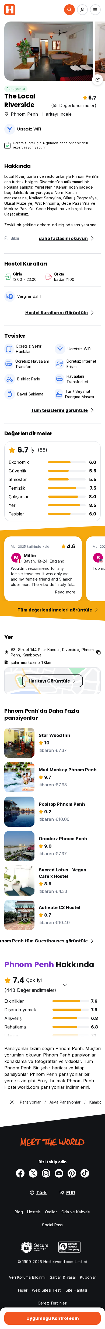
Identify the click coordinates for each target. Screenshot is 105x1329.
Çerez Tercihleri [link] (52, 1303)
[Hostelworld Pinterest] (72, 1173)
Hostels (34, 1212)
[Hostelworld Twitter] (33, 1173)
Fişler (23, 1290)
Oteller (51, 1212)
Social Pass (52, 1224)
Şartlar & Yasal (63, 1277)
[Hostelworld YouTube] (59, 1173)
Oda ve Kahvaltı (75, 1212)
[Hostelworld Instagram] (46, 1173)
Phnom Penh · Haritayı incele (41, 114)
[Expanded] (11, 1102)
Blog (19, 1212)
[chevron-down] (64, 984)
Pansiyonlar (15, 89)
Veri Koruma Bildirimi (27, 1277)
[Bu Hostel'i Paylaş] (97, 79)
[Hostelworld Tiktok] (84, 1173)
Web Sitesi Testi (46, 1290)
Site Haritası (76, 1290)
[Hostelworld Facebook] (20, 1173)
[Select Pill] (69, 9)
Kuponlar (88, 1277)
